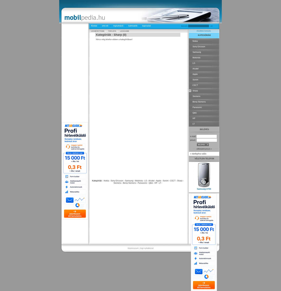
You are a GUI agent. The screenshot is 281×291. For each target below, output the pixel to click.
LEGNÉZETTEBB (97, 31)
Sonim (165, 181)
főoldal (94, 26)
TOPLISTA (112, 31)
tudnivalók (132, 26)
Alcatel (151, 181)
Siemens (117, 183)
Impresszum (133, 248)
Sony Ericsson (117, 181)
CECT (172, 181)
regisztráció (118, 26)
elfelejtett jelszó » (204, 149)
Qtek (151, 183)
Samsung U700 (204, 189)
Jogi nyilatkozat (147, 248)
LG (145, 181)
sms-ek (105, 26)
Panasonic (142, 183)
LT (160, 183)
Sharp (179, 181)
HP (155, 183)
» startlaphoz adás (198, 154)
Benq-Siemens (129, 183)
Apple (158, 181)
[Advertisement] (75, 73)
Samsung (129, 181)
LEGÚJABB (124, 31)
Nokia (106, 181)
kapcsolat (146, 26)
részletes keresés (204, 31)
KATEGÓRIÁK (204, 35)
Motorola (139, 181)
